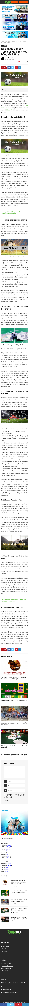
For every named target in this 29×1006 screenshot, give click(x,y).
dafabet (7, 849)
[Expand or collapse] (26, 90)
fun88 (7, 860)
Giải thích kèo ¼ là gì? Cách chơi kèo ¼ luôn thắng (14, 600)
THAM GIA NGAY (23, 2)
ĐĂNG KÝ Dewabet (6, 963)
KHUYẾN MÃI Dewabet (7, 966)
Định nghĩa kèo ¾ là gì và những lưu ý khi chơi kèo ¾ (13, 212)
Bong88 (9, 845)
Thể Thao (4, 951)
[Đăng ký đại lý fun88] (14, 9)
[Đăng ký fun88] (14, 822)
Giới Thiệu (20, 1002)
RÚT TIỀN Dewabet (6, 970)
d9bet (8, 854)
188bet (9, 863)
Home (2, 41)
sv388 (6, 871)
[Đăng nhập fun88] (14, 34)
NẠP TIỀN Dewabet (6, 968)
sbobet (7, 869)
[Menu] (2, 2)
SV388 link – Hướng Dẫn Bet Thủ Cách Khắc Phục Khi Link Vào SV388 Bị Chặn (13, 678)
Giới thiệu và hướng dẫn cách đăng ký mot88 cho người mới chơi (19, 919)
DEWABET (9, 110)
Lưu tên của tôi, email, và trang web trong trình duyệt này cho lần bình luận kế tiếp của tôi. (14, 796)
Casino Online (5, 946)
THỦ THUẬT (7, 41)
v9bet (6, 867)
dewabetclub (9, 58)
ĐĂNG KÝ (14, 2)
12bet (7, 851)
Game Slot (4, 948)
